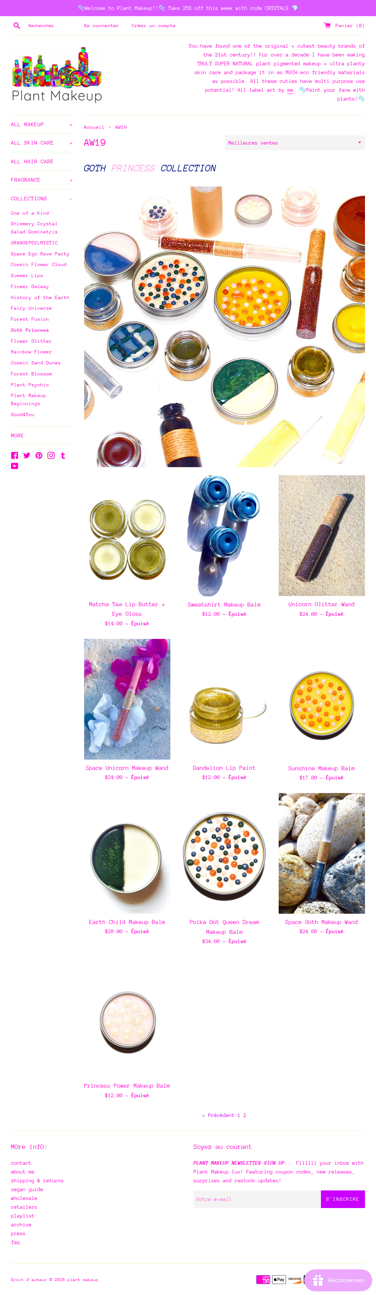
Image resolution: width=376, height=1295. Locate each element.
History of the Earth (40, 297)
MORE (17, 435)
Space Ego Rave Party (40, 254)
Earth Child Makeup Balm (127, 922)
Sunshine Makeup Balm (322, 768)
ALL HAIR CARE (32, 161)
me (290, 90)
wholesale (24, 1198)
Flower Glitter (31, 341)
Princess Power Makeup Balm (127, 1086)
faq (15, 1242)
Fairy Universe (31, 308)
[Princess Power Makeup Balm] (127, 1017)
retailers (24, 1207)
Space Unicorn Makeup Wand (127, 768)
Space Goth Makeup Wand (321, 922)
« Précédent (218, 1115)
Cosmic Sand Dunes (36, 362)
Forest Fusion (30, 319)
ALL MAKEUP (42, 124)
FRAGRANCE (42, 180)
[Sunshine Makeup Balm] (322, 699)
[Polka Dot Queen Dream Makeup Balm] (224, 853)
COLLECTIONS (41, 198)
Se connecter (101, 25)
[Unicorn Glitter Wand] (322, 535)
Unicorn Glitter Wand (322, 604)
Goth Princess (30, 330)
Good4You (23, 414)
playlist (23, 1216)
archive (21, 1224)
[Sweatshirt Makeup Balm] (224, 535)
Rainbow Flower (31, 351)
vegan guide (27, 1189)
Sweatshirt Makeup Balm (224, 604)
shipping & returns (37, 1180)
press (18, 1233)
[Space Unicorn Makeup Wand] (127, 699)
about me (23, 1172)
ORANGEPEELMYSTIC (34, 242)
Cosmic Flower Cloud (39, 264)
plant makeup (83, 1279)
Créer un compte (154, 25)
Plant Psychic (30, 385)
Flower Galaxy (30, 286)
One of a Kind (30, 213)
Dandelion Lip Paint (224, 768)
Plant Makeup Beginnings (28, 399)
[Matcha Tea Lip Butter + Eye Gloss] (127, 535)
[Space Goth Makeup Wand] (322, 853)
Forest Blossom (31, 374)
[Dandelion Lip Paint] (224, 699)
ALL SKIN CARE (42, 142)
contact (21, 1163)
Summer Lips (27, 275)
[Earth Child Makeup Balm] (127, 853)
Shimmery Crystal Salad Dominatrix (34, 227)
